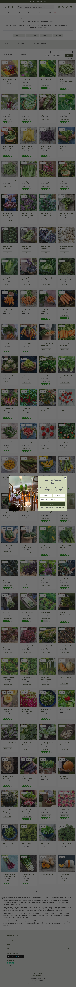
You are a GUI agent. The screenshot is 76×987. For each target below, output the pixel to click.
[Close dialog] (65, 478)
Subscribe (52, 504)
